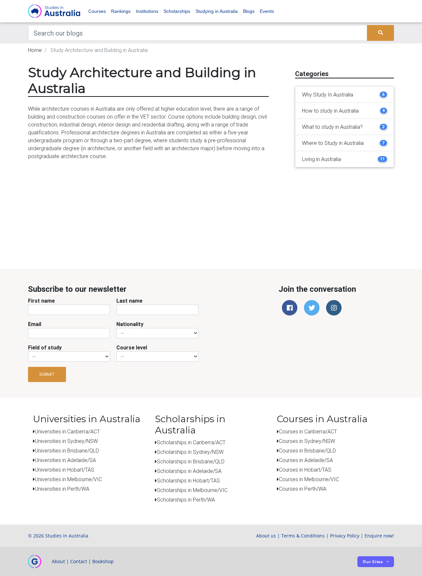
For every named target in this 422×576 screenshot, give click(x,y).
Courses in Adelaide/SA (306, 460)
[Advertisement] (344, 224)
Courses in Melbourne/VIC (309, 479)
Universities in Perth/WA (62, 488)
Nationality (129, 324)
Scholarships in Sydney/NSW (190, 452)
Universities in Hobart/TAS (64, 469)
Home (35, 50)
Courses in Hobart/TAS (305, 469)
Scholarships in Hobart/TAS (188, 480)
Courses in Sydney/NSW (307, 441)
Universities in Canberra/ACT (67, 431)
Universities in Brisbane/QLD (67, 450)
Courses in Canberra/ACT (308, 431)
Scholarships (177, 11)
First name (41, 300)
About (58, 561)
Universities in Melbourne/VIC (68, 479)
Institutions (147, 11)
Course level (131, 347)
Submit (47, 374)
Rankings (121, 11)
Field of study (45, 347)
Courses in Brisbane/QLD (307, 450)
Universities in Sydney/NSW (66, 441)
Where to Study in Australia (333, 143)
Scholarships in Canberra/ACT (191, 442)
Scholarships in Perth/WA (186, 499)
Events (267, 11)
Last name (129, 300)
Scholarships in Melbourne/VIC (192, 490)
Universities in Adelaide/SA (65, 460)
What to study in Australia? (332, 126)
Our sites (373, 561)
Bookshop (103, 561)
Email (34, 324)
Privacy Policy (344, 536)
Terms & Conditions (303, 536)
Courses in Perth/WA (302, 488)
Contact (78, 561)
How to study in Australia (330, 110)
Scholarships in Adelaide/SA (189, 471)
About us (266, 536)
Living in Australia (321, 159)
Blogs (249, 11)
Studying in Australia (217, 11)
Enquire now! (379, 536)
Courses (97, 11)
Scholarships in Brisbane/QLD (191, 461)
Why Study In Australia (327, 94)
